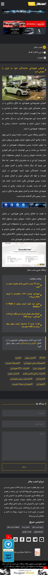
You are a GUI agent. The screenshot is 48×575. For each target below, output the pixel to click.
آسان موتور (29, 358)
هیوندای (40, 384)
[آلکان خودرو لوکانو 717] (24, 11)
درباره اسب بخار (37, 527)
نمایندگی (40, 379)
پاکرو (17, 358)
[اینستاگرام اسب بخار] (41, 539)
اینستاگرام (24, 343)
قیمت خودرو (27, 532)
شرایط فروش (38, 532)
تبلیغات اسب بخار (13, 527)
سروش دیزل (38, 368)
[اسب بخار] (37, 4)
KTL (42, 358)
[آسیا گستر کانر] (24, 31)
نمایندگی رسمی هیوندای (20, 379)
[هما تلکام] (24, 24)
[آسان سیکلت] (24, 572)
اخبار (41, 57)
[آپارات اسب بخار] (15, 539)
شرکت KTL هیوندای (19, 368)
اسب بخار (38, 47)
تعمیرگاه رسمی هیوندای (34, 363)
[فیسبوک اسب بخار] (22, 539)
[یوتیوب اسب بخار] (28, 539)
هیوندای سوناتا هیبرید (21, 384)
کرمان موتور (13, 373)
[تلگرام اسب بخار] (24, 205)
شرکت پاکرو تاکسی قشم (33, 373)
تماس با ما (25, 527)
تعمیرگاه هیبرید (12, 363)
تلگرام (33, 343)
